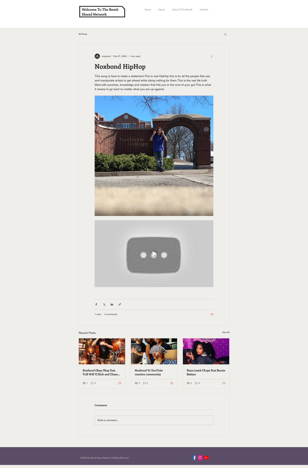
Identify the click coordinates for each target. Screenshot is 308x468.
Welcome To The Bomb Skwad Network (100, 12)
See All (225, 332)
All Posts (83, 34)
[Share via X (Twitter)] (104, 304)
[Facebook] (194, 457)
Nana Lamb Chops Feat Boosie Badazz (206, 372)
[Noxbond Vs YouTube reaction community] (154, 351)
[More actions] (211, 56)
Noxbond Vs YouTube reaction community (149, 372)
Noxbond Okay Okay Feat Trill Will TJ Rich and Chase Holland (100, 372)
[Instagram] (200, 457)
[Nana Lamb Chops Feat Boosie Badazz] (206, 351)
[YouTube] (206, 457)
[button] (225, 34)
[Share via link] (119, 304)
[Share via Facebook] (96, 304)
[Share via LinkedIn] (111, 304)
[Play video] (154, 253)
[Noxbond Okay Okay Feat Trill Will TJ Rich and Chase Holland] (102, 351)
